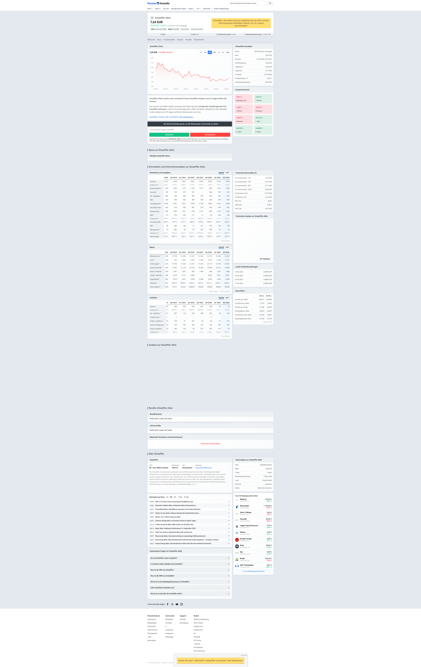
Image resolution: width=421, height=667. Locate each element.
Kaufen (170, 134)
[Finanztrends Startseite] (158, 4)
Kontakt (183, 619)
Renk (242, 545)
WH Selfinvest (199, 651)
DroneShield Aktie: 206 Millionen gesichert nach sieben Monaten (177, 509)
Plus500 (197, 637)
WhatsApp (169, 637)
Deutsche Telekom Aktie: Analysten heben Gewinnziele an (175, 505)
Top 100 (166, 9)
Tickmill (197, 644)
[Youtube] (177, 604)
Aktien (157, 9)
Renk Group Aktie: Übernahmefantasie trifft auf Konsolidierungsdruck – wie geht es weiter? (187, 540)
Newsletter (151, 640)
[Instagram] (182, 604)
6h (167, 497)
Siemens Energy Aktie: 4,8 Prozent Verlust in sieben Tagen (175, 521)
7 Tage (180, 497)
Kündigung (184, 623)
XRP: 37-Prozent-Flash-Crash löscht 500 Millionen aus (174, 502)
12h (171, 497)
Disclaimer (151, 626)
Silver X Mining (245, 512)
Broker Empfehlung (201, 619)
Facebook (169, 630)
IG (194, 633)
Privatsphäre (152, 633)
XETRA (185, 25)
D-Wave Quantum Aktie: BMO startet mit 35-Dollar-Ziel (174, 524)
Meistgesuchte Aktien (178, 9)
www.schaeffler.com (203, 467)
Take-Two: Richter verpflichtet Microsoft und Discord (173, 532)
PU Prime (197, 640)
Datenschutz (152, 630)
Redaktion (169, 619)
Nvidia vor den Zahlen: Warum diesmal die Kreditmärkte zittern (177, 513)
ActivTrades (198, 623)
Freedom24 (198, 630)
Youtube (168, 623)
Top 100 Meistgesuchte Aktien (254, 571)
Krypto (190, 9)
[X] (172, 604)
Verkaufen (211, 134)
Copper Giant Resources (249, 525)
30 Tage (186, 497)
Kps (241, 552)
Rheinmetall (244, 506)
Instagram (169, 633)
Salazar (243, 532)
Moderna (243, 499)
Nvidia (242, 558)
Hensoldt (243, 519)
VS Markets (198, 647)
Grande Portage (246, 539)
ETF (198, 9)
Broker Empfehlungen (221, 9)
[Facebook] (167, 604)
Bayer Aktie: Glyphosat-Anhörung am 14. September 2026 (175, 528)
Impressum (151, 619)
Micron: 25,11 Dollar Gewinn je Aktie (167, 517)
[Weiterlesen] (229, 502)
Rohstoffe (206, 9)
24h (175, 497)
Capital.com (198, 626)
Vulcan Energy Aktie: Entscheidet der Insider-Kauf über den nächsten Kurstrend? (183, 543)
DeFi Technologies (247, 565)
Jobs (149, 637)
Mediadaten (152, 623)
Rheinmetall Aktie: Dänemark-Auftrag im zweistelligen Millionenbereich (180, 536)
